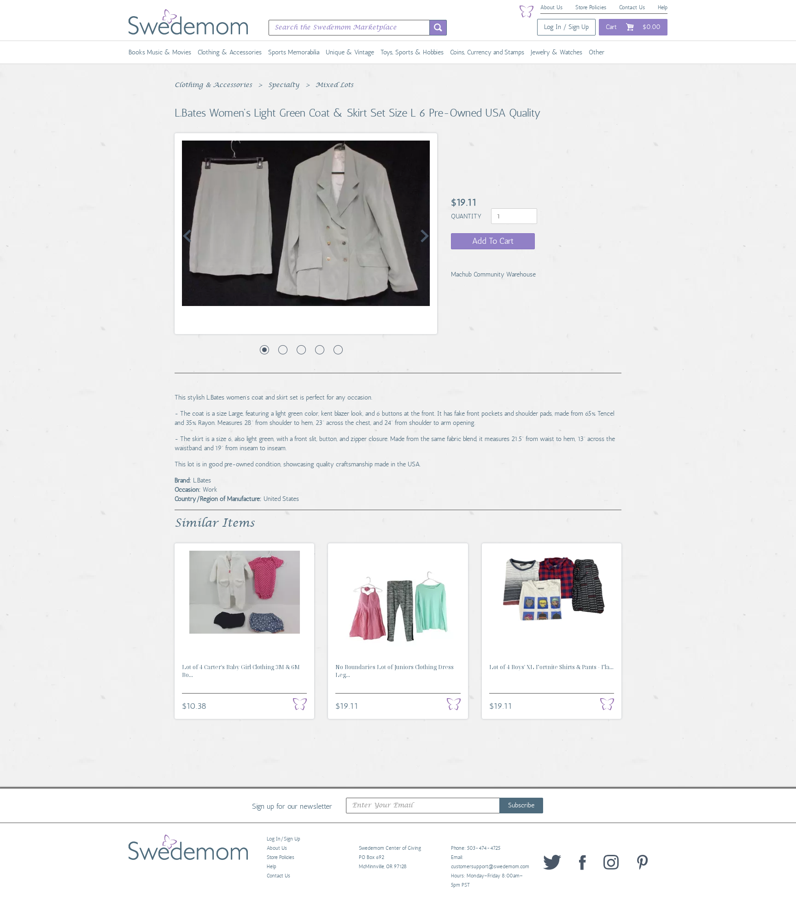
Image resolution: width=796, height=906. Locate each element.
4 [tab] (319, 349)
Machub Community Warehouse (493, 274)
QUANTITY (467, 216)
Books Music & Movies (160, 52)
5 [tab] (338, 349)
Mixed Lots (334, 85)
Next (425, 235)
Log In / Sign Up (566, 27)
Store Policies (590, 7)
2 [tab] (282, 349)
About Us (551, 7)
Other (596, 52)
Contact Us (632, 7)
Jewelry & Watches (556, 52)
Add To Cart (493, 241)
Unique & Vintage (350, 52)
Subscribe (521, 805)
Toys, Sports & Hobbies (412, 52)
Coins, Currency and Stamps (487, 52)
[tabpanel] (306, 223)
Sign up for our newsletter (292, 806)
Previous (187, 235)
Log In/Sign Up (283, 839)
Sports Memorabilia (293, 52)
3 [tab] (301, 349)
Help (662, 7)
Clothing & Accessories (230, 52)
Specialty (283, 85)
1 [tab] (264, 349)
